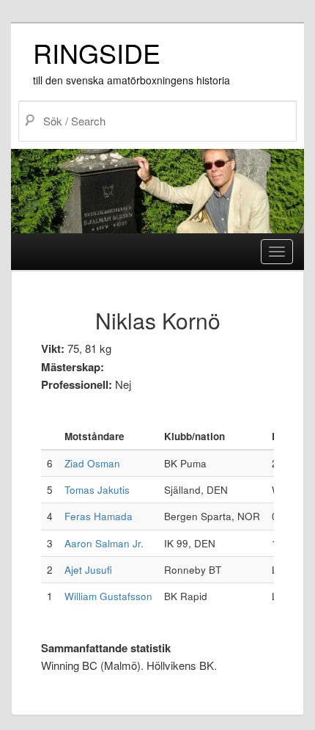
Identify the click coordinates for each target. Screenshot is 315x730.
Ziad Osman (92, 463)
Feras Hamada (98, 516)
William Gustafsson (108, 596)
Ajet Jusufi (88, 570)
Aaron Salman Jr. (104, 543)
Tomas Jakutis (97, 490)
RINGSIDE (96, 52)
